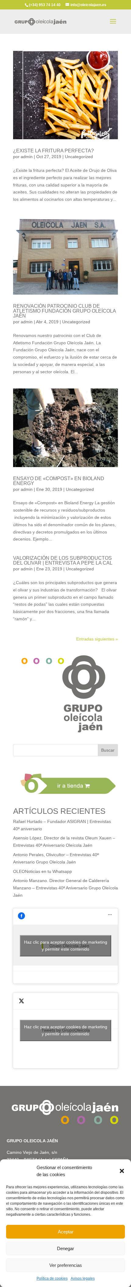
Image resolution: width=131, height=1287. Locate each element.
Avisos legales (83, 1278)
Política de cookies (52, 1278)
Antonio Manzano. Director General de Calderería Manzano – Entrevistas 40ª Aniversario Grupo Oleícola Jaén (65, 888)
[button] (122, 1171)
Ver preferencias (65, 1265)
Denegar (65, 1248)
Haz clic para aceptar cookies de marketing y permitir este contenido (65, 946)
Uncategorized (79, 156)
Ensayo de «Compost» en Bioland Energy (58, 481)
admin (27, 156)
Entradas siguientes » (97, 638)
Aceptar (65, 1231)
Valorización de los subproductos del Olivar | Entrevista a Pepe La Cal (62, 560)
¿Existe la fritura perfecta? (53, 150)
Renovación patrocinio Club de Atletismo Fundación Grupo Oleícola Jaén (64, 310)
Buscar (108, 750)
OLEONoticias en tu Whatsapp (42, 871)
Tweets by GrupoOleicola (65, 1030)
